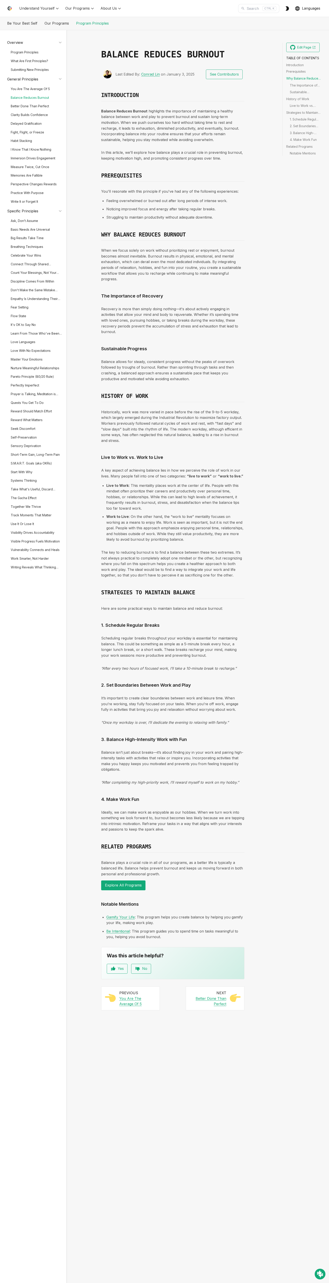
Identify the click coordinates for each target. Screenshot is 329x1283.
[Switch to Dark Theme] (287, 8)
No (144, 968)
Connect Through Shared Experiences (30, 264)
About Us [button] (108, 8)
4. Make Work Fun (303, 139)
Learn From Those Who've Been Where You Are (35, 333)
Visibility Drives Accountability (32, 532)
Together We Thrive (26, 506)
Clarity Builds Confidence (29, 114)
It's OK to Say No (23, 324)
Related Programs (299, 146)
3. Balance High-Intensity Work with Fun (303, 133)
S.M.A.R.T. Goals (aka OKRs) (31, 463)
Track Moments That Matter (31, 515)
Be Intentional (118, 931)
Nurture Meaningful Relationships (35, 368)
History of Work (297, 99)
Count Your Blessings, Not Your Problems (33, 273)
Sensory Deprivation (26, 446)
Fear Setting (19, 307)
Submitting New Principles (30, 69)
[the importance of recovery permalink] (98, 296)
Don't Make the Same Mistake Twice (33, 290)
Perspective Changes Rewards (34, 184)
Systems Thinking (24, 480)
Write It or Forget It (24, 201)
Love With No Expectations (31, 350)
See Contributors (224, 74)
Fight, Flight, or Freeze (27, 132)
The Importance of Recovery (303, 85)
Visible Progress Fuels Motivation (35, 541)
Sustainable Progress (298, 92)
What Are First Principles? (29, 61)
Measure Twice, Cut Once (30, 167)
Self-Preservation (24, 437)
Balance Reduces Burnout (30, 97)
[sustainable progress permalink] (98, 349)
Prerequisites (296, 71)
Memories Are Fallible (27, 175)
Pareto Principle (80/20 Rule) (32, 376)
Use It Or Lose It (22, 523)
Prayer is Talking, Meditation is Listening (33, 394)
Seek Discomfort (23, 428)
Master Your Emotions (27, 359)
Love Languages (23, 342)
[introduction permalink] (98, 95)
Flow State (18, 316)
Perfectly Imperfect (25, 385)
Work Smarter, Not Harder (30, 558)
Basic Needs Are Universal (30, 229)
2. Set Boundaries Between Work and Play (304, 126)
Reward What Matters (27, 420)
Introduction (295, 65)
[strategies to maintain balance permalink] (98, 593)
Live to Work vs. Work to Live (301, 105)
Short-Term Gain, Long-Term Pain (35, 454)
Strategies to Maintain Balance (302, 112)
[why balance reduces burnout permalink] (98, 235)
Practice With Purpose (27, 192)
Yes (121, 968)
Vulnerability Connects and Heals (35, 550)
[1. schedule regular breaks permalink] (98, 625)
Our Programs (57, 23)
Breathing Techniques (27, 246)
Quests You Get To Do (27, 402)
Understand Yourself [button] (37, 8)
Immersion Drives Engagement (33, 158)
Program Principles (92, 23)
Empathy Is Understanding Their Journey (34, 299)
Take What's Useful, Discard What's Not (32, 489)
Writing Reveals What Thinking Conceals (33, 567)
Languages (311, 8)
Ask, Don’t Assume (24, 220)
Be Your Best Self (22, 23)
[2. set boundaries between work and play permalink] (98, 685)
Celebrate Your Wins (26, 255)
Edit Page (308, 48)
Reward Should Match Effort (31, 411)
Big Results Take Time (27, 238)
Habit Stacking (21, 141)
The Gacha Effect (23, 498)
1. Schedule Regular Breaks (304, 119)
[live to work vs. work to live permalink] (98, 457)
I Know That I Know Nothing (31, 149)
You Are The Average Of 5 (30, 89)
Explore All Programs (123, 885)
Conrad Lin (150, 74)
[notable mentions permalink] (98, 904)
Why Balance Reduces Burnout (303, 78)
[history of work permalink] (98, 396)
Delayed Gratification (26, 123)
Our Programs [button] (77, 8)
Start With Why (21, 472)
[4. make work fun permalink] (98, 799)
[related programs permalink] (98, 847)
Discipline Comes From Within (32, 281)
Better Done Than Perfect (30, 106)
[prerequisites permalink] (98, 176)
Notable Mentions (303, 153)
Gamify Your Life (120, 917)
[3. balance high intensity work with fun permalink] (98, 739)
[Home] (9, 8)
